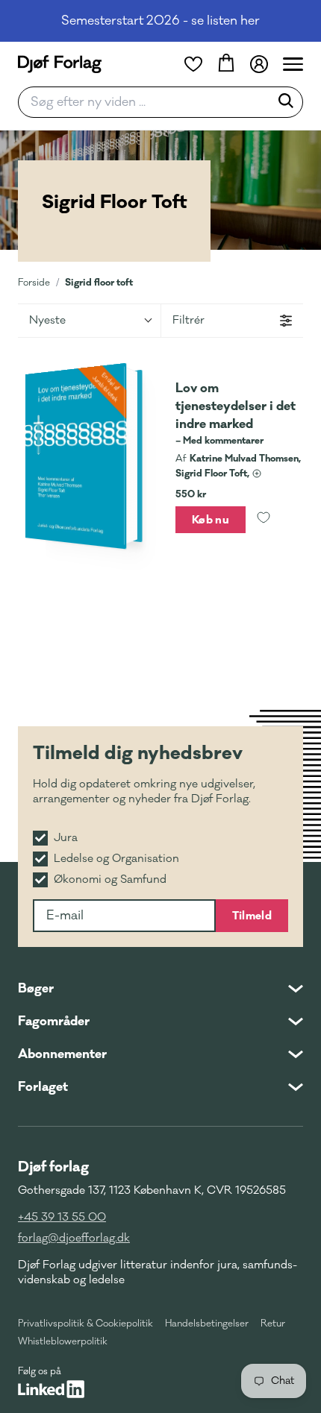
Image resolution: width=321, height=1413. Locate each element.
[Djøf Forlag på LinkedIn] (51, 1389)
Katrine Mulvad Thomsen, (245, 459)
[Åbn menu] (293, 64)
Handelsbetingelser (207, 1323)
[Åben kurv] (226, 64)
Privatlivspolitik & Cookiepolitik (85, 1323)
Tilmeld (252, 915)
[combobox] (148, 102)
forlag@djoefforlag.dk (74, 1238)
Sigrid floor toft (99, 282)
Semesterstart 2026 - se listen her (160, 21)
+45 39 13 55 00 (62, 1217)
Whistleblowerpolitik (62, 1341)
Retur (273, 1323)
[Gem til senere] (263, 520)
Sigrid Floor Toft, (212, 473)
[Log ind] (259, 64)
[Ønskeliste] (193, 64)
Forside (34, 283)
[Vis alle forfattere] (256, 473)
